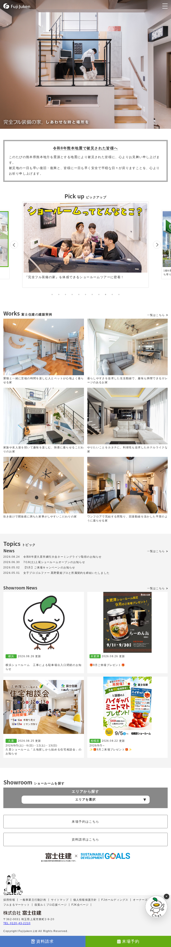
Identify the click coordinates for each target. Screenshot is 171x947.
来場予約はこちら (85, 821)
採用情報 (9, 899)
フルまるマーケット (16, 904)
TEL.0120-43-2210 (17, 923)
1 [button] (52, 294)
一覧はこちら (156, 315)
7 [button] (92, 294)
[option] (89, 244)
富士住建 (16, 6)
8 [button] (99, 294)
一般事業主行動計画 (33, 899)
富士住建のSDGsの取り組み (85, 857)
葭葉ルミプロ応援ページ (51, 904)
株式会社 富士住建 (22, 913)
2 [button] (59, 294)
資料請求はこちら (85, 839)
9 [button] (105, 294)
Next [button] (157, 245)
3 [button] (65, 294)
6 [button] (85, 294)
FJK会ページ (80, 904)
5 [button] (79, 294)
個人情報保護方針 (85, 899)
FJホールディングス (114, 899)
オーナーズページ (145, 899)
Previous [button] (14, 245)
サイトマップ (60, 899)
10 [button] (112, 294)
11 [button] (119, 294)
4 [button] (72, 294)
